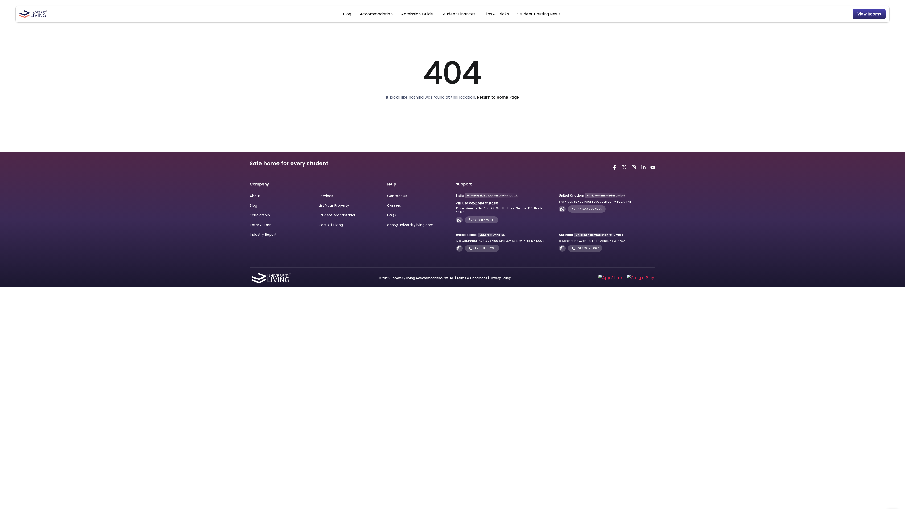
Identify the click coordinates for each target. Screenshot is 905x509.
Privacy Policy (500, 278)
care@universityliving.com (410, 224)
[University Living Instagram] (634, 167)
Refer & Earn (261, 224)
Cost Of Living (331, 224)
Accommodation (376, 14)
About (255, 195)
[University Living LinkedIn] (644, 167)
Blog (347, 14)
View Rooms (869, 14)
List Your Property (334, 205)
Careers (394, 205)
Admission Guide (417, 14)
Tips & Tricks (496, 14)
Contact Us (397, 195)
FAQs (391, 215)
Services (326, 195)
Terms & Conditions (472, 278)
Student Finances (459, 14)
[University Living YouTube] (652, 167)
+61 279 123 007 (587, 248)
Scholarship (260, 215)
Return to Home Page (498, 97)
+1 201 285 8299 (484, 248)
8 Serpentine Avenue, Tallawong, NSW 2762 (592, 241)
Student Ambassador (337, 215)
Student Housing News (538, 14)
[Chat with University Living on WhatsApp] (459, 219)
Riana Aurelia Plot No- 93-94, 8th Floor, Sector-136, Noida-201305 (500, 210)
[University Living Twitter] (625, 167)
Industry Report (263, 234)
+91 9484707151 (483, 220)
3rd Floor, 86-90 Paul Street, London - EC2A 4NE (595, 202)
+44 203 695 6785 (588, 209)
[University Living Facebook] (615, 167)
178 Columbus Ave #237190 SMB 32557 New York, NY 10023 (500, 241)
